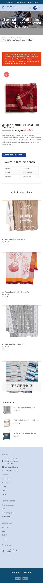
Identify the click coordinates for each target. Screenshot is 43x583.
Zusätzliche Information (14, 154)
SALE (27, 37)
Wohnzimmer (18, 39)
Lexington (26, 168)
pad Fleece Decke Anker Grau (13, 344)
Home (3, 37)
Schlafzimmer (6, 39)
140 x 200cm (27, 172)
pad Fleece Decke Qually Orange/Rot (15, 292)
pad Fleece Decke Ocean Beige (13, 239)
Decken (11, 37)
